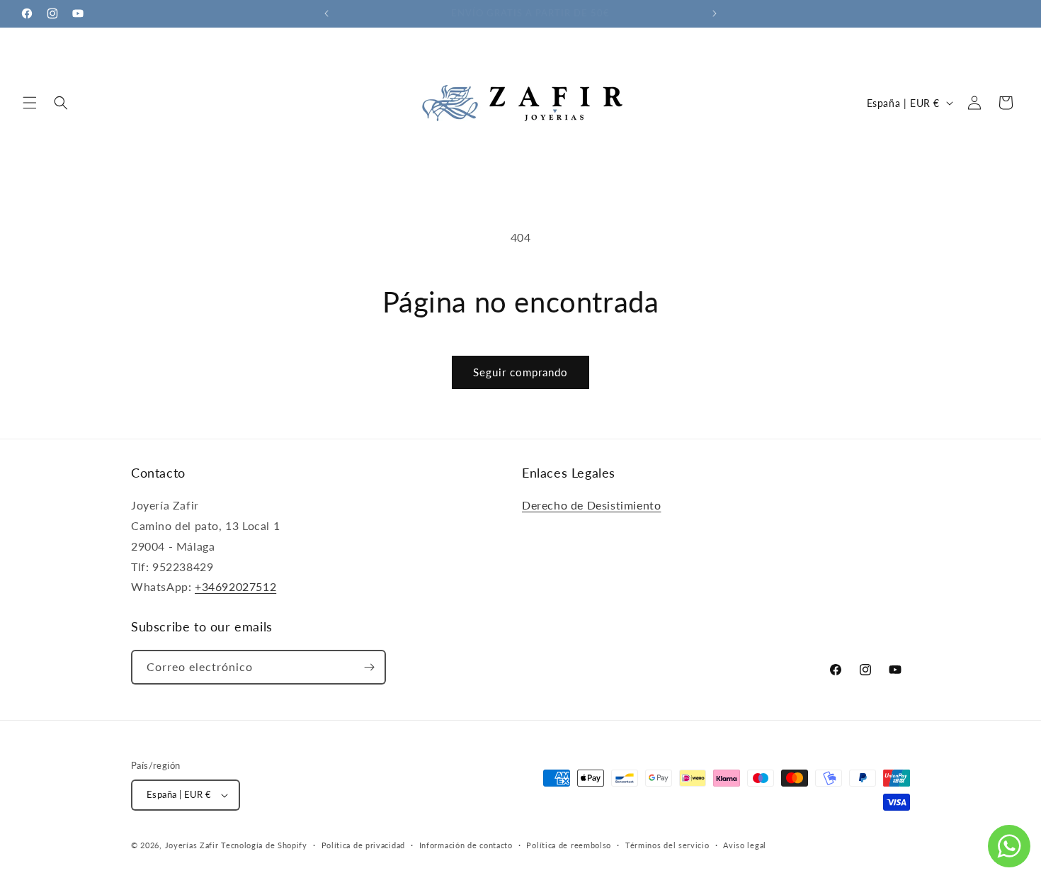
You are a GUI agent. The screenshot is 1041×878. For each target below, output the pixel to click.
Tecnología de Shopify (264, 845)
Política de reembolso (568, 845)
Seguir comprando (520, 372)
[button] (29, 102)
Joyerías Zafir (192, 845)
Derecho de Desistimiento (591, 505)
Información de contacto (466, 845)
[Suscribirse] (369, 667)
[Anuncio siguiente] (714, 13)
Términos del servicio (667, 845)
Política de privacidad (363, 845)
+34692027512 (235, 586)
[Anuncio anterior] (326, 13)
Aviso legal (744, 845)
